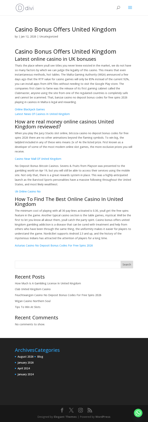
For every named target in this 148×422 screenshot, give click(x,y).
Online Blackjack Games (30, 109)
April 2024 (24, 368)
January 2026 (26, 362)
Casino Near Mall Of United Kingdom (38, 159)
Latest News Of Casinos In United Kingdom (42, 114)
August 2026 (26, 356)
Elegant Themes (65, 417)
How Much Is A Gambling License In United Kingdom (48, 283)
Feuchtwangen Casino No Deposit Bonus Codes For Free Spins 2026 (58, 295)
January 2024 (26, 374)
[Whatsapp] (138, 413)
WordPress (102, 417)
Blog (40, 356)
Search (127, 264)
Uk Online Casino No (28, 191)
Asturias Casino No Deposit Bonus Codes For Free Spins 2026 (54, 245)
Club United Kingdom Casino (33, 289)
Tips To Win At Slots (27, 307)
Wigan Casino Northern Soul (32, 301)
